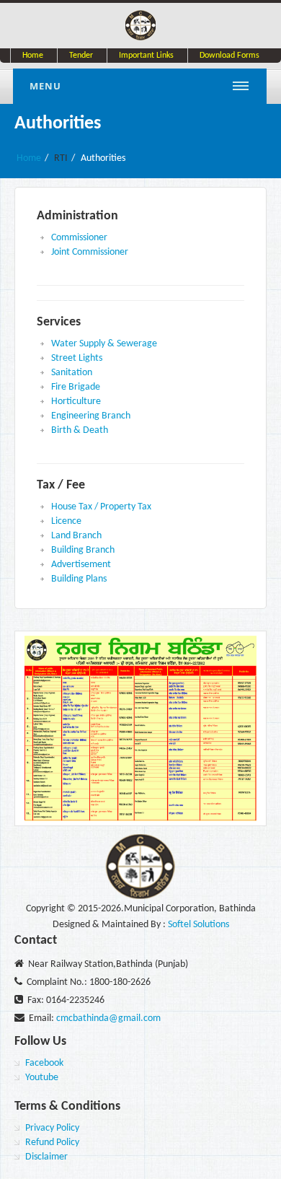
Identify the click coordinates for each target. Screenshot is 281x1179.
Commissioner (79, 237)
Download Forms (229, 55)
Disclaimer (46, 1157)
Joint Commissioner (89, 252)
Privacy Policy (52, 1128)
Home (32, 55)
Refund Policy (52, 1142)
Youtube (41, 1077)
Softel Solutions (198, 924)
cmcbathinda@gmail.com (108, 1018)
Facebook (44, 1063)
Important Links (146, 55)
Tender (81, 55)
